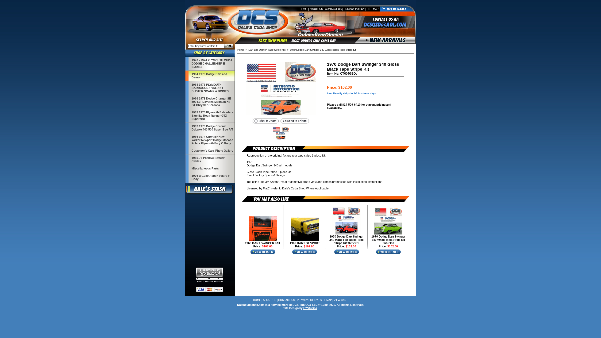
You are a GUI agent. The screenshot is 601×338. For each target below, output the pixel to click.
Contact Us (333, 9)
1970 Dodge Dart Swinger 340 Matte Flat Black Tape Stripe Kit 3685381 (346, 240)
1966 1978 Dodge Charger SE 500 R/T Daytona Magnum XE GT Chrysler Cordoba (211, 102)
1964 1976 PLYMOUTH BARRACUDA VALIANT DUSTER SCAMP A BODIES (210, 88)
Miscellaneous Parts (205, 168)
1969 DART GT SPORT (305, 243)
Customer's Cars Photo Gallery (212, 150)
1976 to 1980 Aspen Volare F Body (211, 177)
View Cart (341, 300)
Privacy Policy (354, 9)
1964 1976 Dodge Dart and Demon (209, 76)
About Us (316, 9)
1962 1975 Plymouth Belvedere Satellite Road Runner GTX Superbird (212, 116)
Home (304, 9)
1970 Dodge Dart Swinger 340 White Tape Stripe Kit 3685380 (388, 240)
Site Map (372, 9)
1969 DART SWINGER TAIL (263, 243)
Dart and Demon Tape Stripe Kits (267, 49)
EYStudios (310, 308)
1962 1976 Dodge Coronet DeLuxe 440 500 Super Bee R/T (212, 128)
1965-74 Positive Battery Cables (208, 159)
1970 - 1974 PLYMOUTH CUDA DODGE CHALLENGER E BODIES (212, 64)
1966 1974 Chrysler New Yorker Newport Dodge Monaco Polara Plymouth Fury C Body (212, 140)
